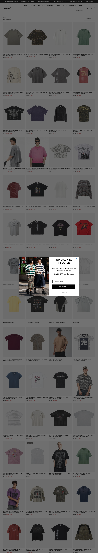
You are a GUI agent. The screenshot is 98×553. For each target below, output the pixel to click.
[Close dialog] (77, 258)
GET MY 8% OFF (64, 286)
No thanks (64, 292)
